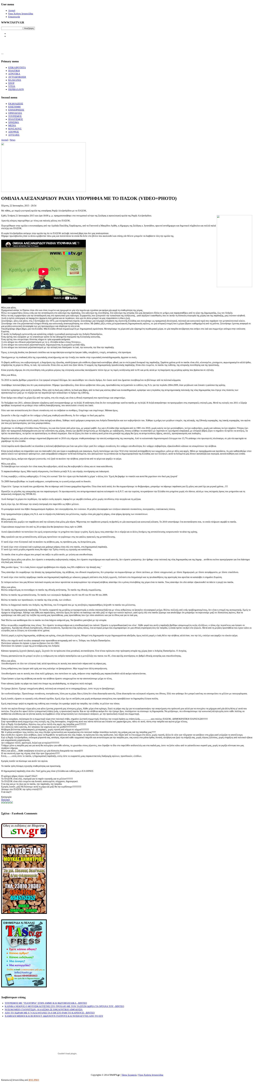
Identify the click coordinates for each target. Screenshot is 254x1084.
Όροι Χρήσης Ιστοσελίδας (150, 1075)
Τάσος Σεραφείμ (129, 1075)
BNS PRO (34, 1080)
